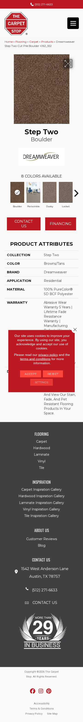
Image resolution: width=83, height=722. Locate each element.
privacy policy (48, 355)
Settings (41, 382)
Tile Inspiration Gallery (41, 516)
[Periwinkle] (33, 192)
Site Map (52, 713)
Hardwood (41, 448)
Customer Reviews (41, 539)
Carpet (34, 41)
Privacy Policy (33, 713)
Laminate (41, 454)
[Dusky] (50, 192)
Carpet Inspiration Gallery (41, 489)
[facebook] (33, 691)
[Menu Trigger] (73, 23)
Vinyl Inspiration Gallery (41, 509)
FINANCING (60, 224)
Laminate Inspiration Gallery (41, 503)
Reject (52, 374)
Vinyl (41, 461)
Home (9, 41)
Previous (6, 191)
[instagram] (41, 691)
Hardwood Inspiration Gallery (41, 496)
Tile (41, 468)
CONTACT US (45, 602)
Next (76, 191)
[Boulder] (17, 192)
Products (47, 41)
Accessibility (41, 703)
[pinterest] (49, 691)
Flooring (21, 41)
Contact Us (24, 223)
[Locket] (66, 192)
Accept (30, 374)
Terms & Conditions (42, 708)
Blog (41, 545)
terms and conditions (35, 359)
